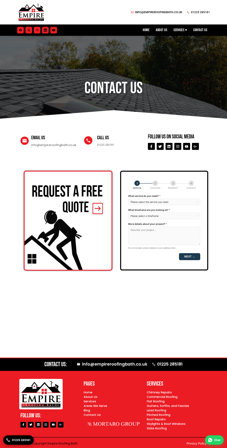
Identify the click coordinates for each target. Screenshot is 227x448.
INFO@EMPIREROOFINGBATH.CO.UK (158, 12)
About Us (161, 30)
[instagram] (37, 30)
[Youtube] (186, 146)
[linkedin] (45, 30)
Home (146, 30)
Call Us (103, 138)
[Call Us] (88, 140)
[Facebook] (151, 146)
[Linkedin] (169, 146)
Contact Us (200, 30)
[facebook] (20, 30)
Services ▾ (180, 30)
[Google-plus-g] (195, 146)
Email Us (38, 138)
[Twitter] (160, 146)
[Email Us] (24, 141)
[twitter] (28, 30)
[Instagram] (177, 146)
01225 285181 (200, 12)
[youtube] (53, 30)
